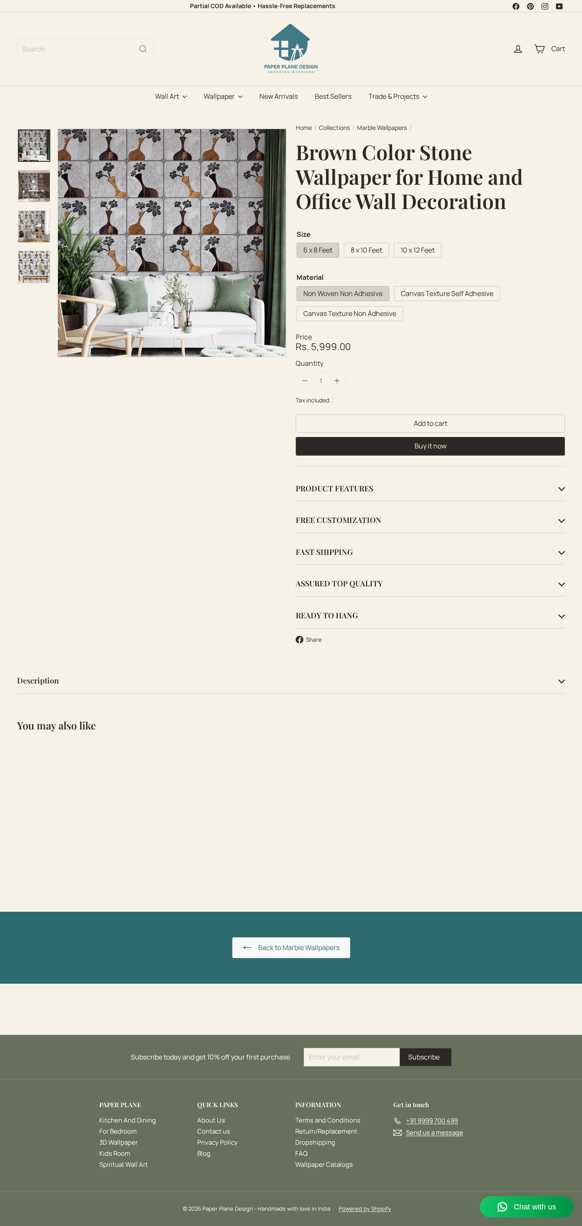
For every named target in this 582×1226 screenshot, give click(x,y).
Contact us (213, 1131)
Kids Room (114, 1153)
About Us (211, 1120)
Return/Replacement (326, 1131)
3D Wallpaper (118, 1142)
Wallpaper (220, 96)
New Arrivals (278, 96)
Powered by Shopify (365, 1208)
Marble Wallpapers (382, 128)
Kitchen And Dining (127, 1120)
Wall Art (167, 96)
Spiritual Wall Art (123, 1164)
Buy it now (431, 446)
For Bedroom (118, 1131)
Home (304, 128)
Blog (203, 1153)
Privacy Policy (217, 1142)
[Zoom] (172, 243)
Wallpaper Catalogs (324, 1164)
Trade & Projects (395, 96)
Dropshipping (315, 1142)
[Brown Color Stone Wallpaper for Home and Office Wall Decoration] (59, 815)
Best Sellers (333, 96)
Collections (334, 128)
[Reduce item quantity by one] (305, 381)
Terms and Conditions (327, 1120)
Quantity (309, 363)
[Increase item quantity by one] (337, 381)
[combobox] (85, 49)
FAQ (301, 1153)
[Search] (143, 49)
